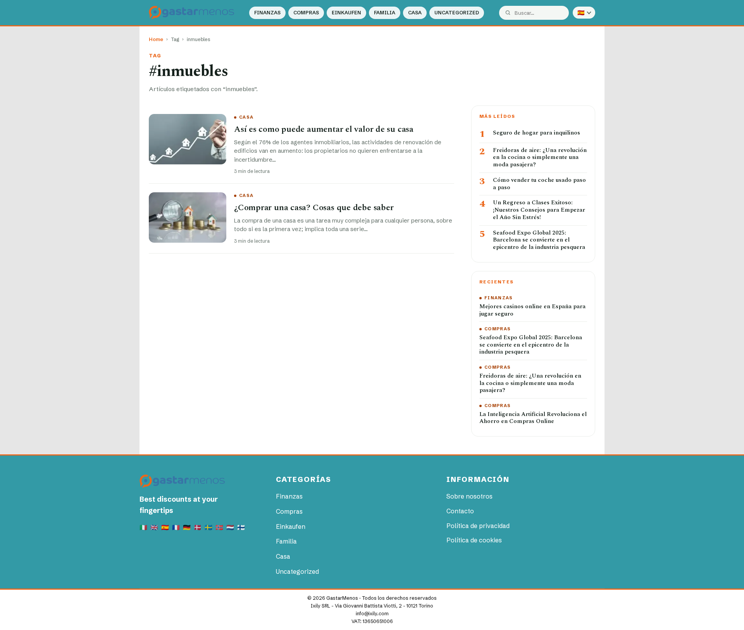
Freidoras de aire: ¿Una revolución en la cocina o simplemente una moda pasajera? (540, 158)
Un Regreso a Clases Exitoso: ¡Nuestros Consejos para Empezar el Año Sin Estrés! (539, 210)
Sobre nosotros (469, 496)
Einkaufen (346, 13)
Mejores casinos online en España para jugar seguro (532, 310)
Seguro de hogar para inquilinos (536, 133)
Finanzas (267, 13)
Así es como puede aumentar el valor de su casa (323, 129)
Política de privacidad (478, 526)
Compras (306, 13)
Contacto (460, 511)
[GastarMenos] (191, 12)
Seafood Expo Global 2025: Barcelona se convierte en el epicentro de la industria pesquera (539, 240)
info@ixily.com (372, 613)
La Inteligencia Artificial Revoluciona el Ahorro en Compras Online (533, 418)
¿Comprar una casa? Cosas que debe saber (313, 207)
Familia (384, 13)
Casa (415, 13)
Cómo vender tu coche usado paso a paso (539, 184)
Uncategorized (456, 13)
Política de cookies (474, 540)
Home (156, 39)
